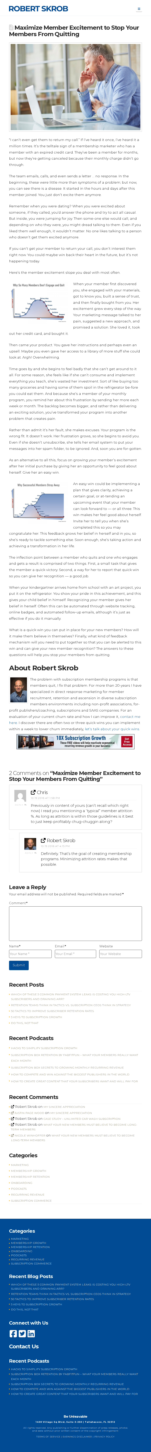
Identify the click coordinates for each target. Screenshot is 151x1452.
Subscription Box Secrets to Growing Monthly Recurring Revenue (67, 1067)
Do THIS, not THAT (24, 1023)
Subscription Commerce (31, 1200)
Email (60, 946)
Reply (19, 805)
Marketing (20, 1165)
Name (14, 946)
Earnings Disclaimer (77, 1436)
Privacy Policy (104, 1436)
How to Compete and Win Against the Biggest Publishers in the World (70, 1074)
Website (106, 946)
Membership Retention (30, 1176)
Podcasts (19, 1188)
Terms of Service (48, 1436)
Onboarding (21, 1183)
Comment (18, 903)
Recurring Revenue (27, 1194)
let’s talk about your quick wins (112, 729)
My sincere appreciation (64, 1107)
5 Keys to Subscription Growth (36, 1017)
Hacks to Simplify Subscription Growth (44, 1048)
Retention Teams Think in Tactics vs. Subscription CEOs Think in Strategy (71, 1005)
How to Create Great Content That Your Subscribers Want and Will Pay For (74, 1081)
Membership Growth (28, 1171)
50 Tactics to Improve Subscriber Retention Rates (52, 1011)
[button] (139, 9)
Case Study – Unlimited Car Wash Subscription (82, 1119)
